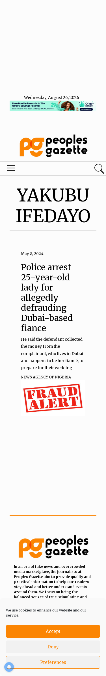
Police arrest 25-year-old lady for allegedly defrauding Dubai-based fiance (47, 297)
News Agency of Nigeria (46, 377)
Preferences (53, 662)
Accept (53, 631)
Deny (53, 647)
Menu (36, 169)
